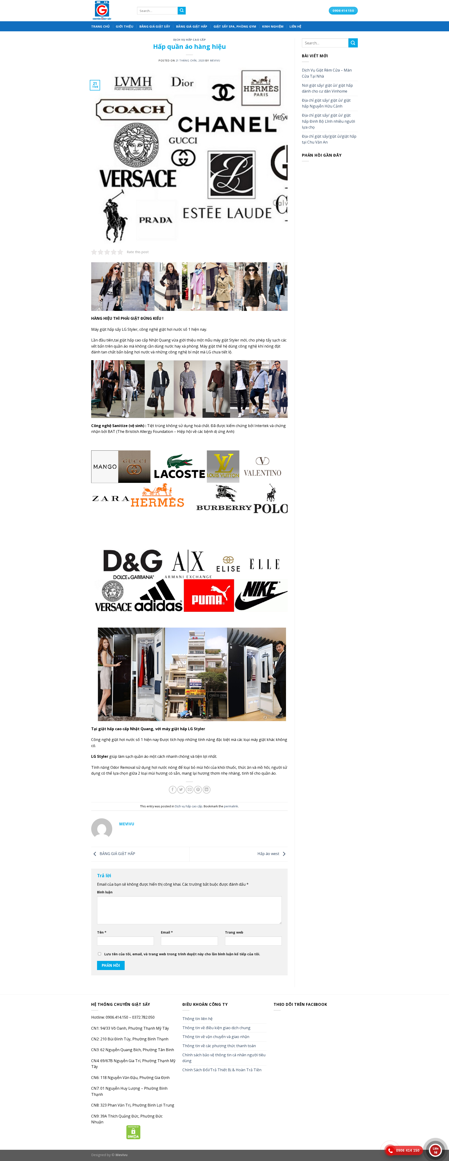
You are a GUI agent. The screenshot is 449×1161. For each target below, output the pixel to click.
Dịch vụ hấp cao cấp (189, 39)
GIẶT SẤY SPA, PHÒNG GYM (235, 26)
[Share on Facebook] (173, 790)
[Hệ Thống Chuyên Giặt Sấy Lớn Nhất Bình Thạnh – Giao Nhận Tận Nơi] (110, 10)
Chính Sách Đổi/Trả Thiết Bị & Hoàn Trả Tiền (221, 1069)
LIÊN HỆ (295, 26)
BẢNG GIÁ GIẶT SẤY (154, 26)
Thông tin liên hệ (197, 1018)
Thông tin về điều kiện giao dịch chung (216, 1027)
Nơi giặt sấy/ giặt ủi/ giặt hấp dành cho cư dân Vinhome (327, 88)
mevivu (215, 60)
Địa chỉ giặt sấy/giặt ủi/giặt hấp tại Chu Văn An (329, 139)
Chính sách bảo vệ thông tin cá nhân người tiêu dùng (223, 1058)
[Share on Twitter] (181, 790)
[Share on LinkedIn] (206, 790)
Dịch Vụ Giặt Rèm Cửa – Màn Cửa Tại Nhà (327, 73)
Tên (101, 932)
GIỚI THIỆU (124, 26)
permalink (231, 806)
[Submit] (182, 11)
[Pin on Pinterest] (198, 790)
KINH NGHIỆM (272, 26)
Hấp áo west (268, 853)
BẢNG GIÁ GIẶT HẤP (191, 26)
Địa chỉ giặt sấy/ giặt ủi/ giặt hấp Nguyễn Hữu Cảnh (326, 103)
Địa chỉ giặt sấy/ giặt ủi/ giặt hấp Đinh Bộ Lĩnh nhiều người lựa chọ (328, 121)
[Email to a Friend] (189, 790)
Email (167, 932)
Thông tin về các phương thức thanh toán (219, 1045)
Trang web (234, 932)
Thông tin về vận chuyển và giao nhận (215, 1036)
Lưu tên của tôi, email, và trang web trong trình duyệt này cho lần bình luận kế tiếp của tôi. (182, 954)
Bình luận (104, 892)
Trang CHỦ (100, 26)
